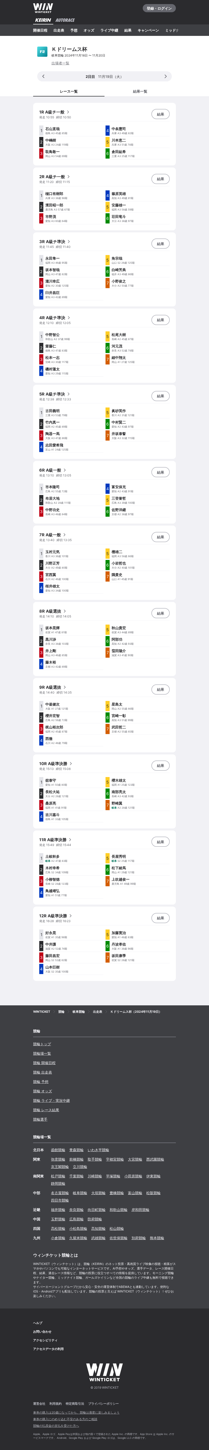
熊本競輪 (157, 1238)
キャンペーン (148, 30)
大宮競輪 (135, 1159)
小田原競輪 (133, 1176)
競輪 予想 (40, 1081)
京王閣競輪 (60, 1166)
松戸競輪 (58, 1176)
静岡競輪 (58, 1183)
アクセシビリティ (45, 1340)
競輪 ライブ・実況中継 (51, 1100)
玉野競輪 (58, 1219)
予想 (73, 30)
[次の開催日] (166, 76)
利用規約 (55, 1403)
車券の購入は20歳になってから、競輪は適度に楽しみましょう (76, 1412)
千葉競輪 (76, 1176)
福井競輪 (58, 1209)
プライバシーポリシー (103, 1403)
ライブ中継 (109, 30)
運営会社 (39, 1403)
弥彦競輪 (58, 1159)
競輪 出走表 (42, 1072)
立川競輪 (80, 1166)
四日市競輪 (60, 1200)
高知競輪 (98, 1228)
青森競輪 (76, 1150)
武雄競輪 (98, 1238)
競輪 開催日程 (44, 1063)
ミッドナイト (176, 30)
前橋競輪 (76, 1159)
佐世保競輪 (118, 1238)
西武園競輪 (155, 1159)
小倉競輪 (58, 1238)
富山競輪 (135, 1193)
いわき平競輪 (98, 1150)
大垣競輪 (98, 1193)
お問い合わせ (42, 1331)
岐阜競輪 (80, 1193)
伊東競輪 (153, 1176)
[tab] (140, 91)
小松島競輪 (78, 1228)
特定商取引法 (75, 1403)
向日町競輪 (97, 1209)
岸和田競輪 (140, 1209)
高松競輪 (58, 1228)
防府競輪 (95, 1219)
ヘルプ (37, 1323)
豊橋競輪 (117, 1193)
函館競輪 (58, 1150)
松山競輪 (117, 1228)
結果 (128, 30)
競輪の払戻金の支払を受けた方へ (56, 1426)
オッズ (89, 30)
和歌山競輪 (118, 1209)
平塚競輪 (113, 1176)
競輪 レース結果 (46, 1110)
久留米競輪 (78, 1238)
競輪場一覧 (42, 1053)
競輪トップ (42, 1044)
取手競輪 (95, 1159)
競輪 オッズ (42, 1091)
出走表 (59, 30)
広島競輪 (76, 1219)
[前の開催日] (43, 76)
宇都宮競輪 (115, 1159)
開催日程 (40, 30)
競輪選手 (40, 1119)
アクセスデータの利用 (48, 1349)
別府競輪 (139, 1238)
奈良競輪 (76, 1209)
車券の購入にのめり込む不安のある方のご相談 (65, 1419)
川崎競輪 (95, 1176)
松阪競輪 (153, 1193)
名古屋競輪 (60, 1193)
